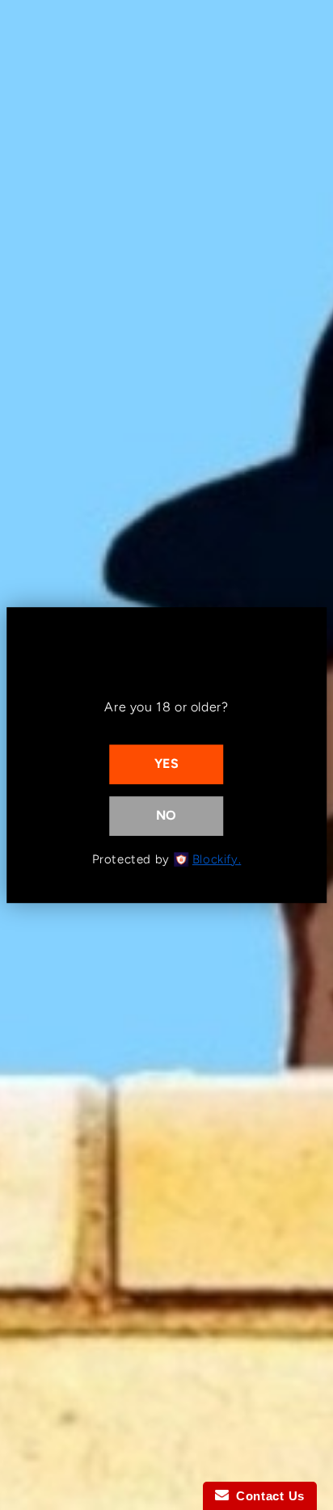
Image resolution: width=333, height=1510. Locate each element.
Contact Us (267, 1496)
